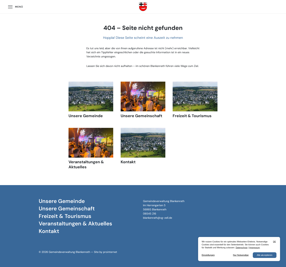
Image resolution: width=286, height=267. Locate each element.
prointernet (110, 252)
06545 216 (149, 213)
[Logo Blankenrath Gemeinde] (143, 7)
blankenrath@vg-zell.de (157, 218)
